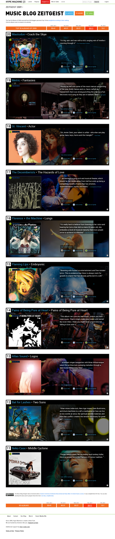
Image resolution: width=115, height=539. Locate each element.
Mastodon (18, 34)
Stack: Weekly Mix (40, 516)
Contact (15, 516)
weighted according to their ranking (59, 20)
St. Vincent (19, 126)
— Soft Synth (102, 94)
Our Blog (23, 516)
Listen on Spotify (91, 66)
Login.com (26, 527)
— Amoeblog (80, 324)
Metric (16, 80)
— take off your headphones (91, 232)
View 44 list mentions (66, 293)
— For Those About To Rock (83, 43)
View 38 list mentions (66, 109)
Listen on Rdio (78, 66)
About (9, 516)
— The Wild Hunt (67, 419)
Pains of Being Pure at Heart (30, 310)
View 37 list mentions (66, 201)
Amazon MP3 (66, 66)
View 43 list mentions (66, 339)
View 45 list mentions (66, 385)
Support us (45, 2)
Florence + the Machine (27, 218)
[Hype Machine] (16, 2)
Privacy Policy (19, 531)
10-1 (103, 28)
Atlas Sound (20, 356)
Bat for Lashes (21, 402)
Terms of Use (10, 531)
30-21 (78, 28)
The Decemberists (23, 172)
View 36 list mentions (66, 155)
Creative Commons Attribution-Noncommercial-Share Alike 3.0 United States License (62, 494)
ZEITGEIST (14, 7)
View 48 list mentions (66, 477)
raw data (43, 496)
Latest (30, 2)
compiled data (50, 496)
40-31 (66, 28)
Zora (21, 527)
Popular (36, 2)
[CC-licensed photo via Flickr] (107, 72)
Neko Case (19, 448)
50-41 (53, 28)
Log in (107, 2)
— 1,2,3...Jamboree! (88, 368)
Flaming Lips (20, 264)
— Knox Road (97, 135)
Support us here (33, 523)
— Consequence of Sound (95, 186)
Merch (31, 516)
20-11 (91, 28)
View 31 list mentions (66, 63)
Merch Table (55, 2)
